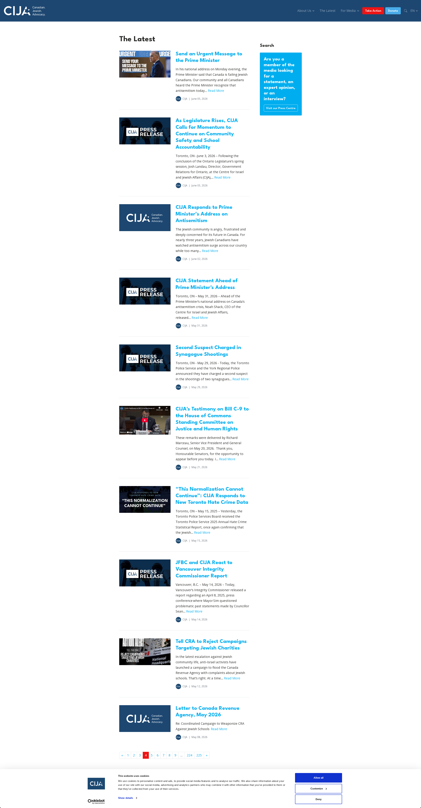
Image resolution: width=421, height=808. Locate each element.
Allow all (318, 777)
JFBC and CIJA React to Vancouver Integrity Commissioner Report (204, 569)
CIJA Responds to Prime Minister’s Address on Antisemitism (204, 214)
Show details (125, 798)
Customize (316, 788)
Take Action (373, 11)
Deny (319, 799)
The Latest (327, 10)
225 (199, 755)
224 (189, 755)
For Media (349, 10)
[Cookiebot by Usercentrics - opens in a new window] (96, 801)
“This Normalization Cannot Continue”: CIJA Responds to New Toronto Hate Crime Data (212, 496)
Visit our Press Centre (281, 108)
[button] (405, 11)
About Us (304, 10)
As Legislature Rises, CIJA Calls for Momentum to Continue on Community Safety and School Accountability (207, 134)
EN (412, 10)
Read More (216, 90)
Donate (393, 11)
